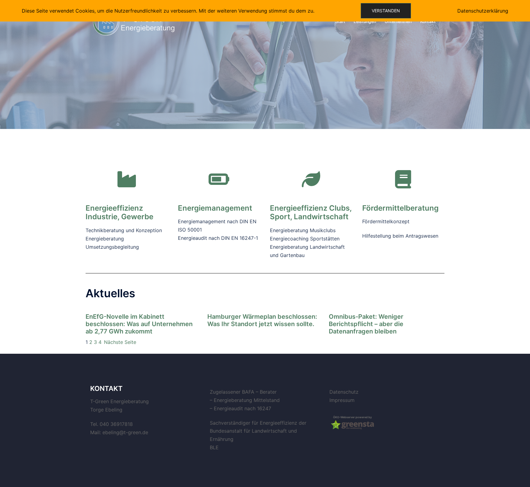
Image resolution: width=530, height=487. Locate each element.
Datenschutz (344, 392)
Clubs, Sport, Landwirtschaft (310, 212)
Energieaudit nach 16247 (242, 408)
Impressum (342, 400)
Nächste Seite (120, 342)
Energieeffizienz (298, 208)
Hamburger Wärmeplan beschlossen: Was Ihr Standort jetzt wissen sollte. (262, 320)
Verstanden (386, 10)
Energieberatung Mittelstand (247, 400)
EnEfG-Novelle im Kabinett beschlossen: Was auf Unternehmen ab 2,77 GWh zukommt (139, 324)
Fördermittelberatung (400, 208)
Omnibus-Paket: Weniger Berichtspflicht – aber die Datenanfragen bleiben (366, 324)
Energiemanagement (215, 208)
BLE (214, 447)
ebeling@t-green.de (125, 432)
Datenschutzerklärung (482, 11)
